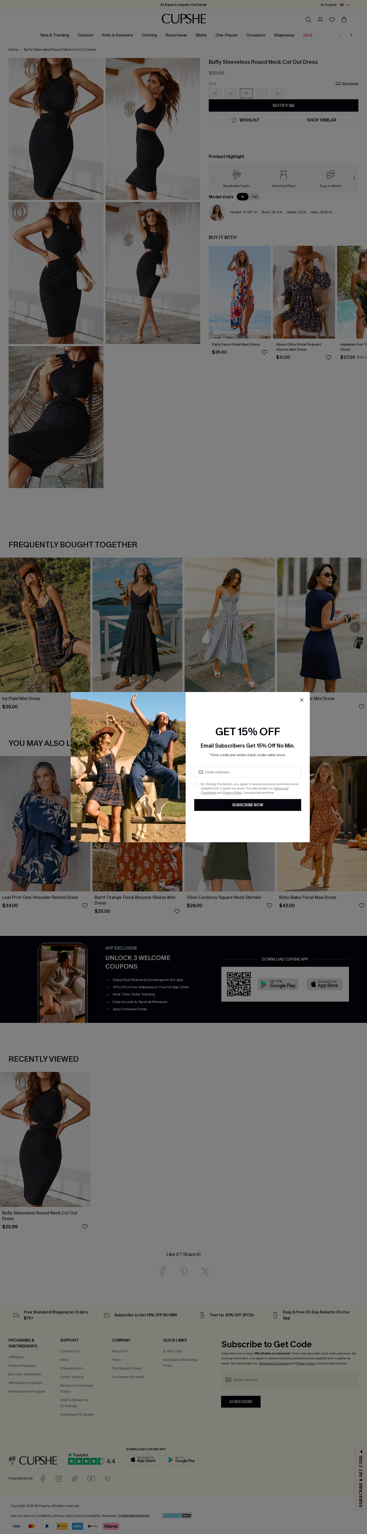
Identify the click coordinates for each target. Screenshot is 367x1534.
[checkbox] (196, 784)
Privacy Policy (232, 792)
